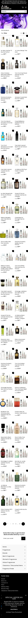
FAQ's (2, 584)
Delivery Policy (5, 586)
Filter (5, 33)
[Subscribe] (23, 538)
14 (19, 524)
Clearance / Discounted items (9, 590)
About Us (3, 581)
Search (3, 579)
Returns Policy (5, 588)
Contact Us (4, 583)
